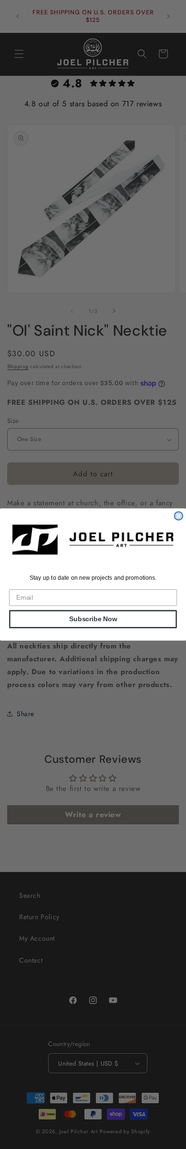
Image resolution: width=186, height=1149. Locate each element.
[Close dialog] (179, 516)
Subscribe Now (93, 619)
